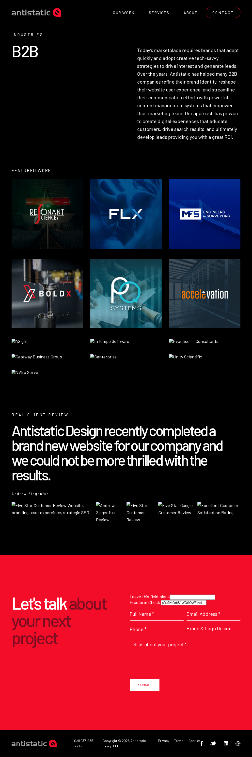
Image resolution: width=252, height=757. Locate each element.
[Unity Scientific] (185, 357)
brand (193, 82)
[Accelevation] (204, 293)
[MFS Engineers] (204, 214)
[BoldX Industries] (47, 293)
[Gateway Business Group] (37, 357)
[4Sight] (20, 341)
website (156, 89)
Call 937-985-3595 (84, 743)
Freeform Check (145, 602)
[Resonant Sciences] (47, 214)
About (190, 12)
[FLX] (126, 214)
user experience (183, 89)
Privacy (163, 741)
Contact (223, 12)
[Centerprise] (103, 357)
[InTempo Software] (109, 341)
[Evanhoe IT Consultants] (193, 341)
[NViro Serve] (25, 372)
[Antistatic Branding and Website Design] (36, 12)
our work (124, 12)
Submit (144, 685)
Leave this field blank (150, 596)
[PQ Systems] (126, 293)
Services (159, 12)
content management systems (169, 105)
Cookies (195, 741)
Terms (178, 741)
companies (149, 82)
